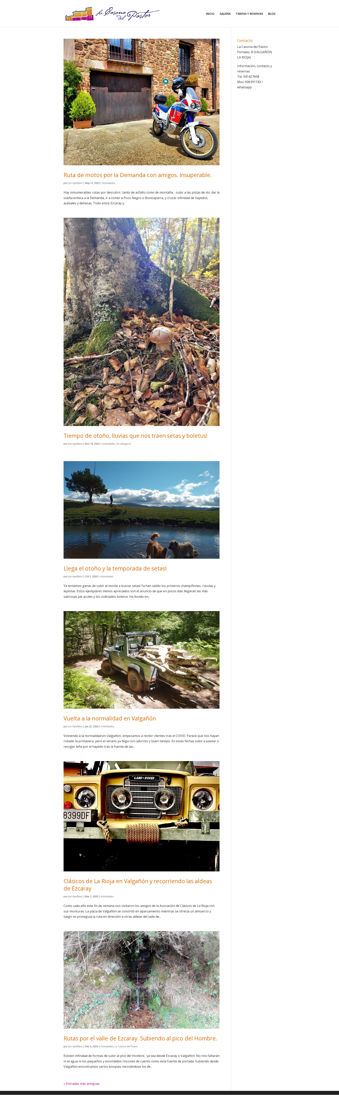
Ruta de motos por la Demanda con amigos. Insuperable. (138, 175)
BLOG (271, 14)
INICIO (210, 14)
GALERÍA (225, 14)
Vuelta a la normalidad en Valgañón (110, 718)
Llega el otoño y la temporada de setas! (115, 568)
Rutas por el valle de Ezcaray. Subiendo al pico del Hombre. (140, 1038)
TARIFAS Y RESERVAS (249, 14)
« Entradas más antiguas (82, 1083)
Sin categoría (123, 443)
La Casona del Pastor (126, 1046)
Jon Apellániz (75, 183)
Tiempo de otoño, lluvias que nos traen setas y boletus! (135, 435)
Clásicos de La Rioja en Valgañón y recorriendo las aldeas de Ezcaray (138, 884)
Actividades (108, 183)
